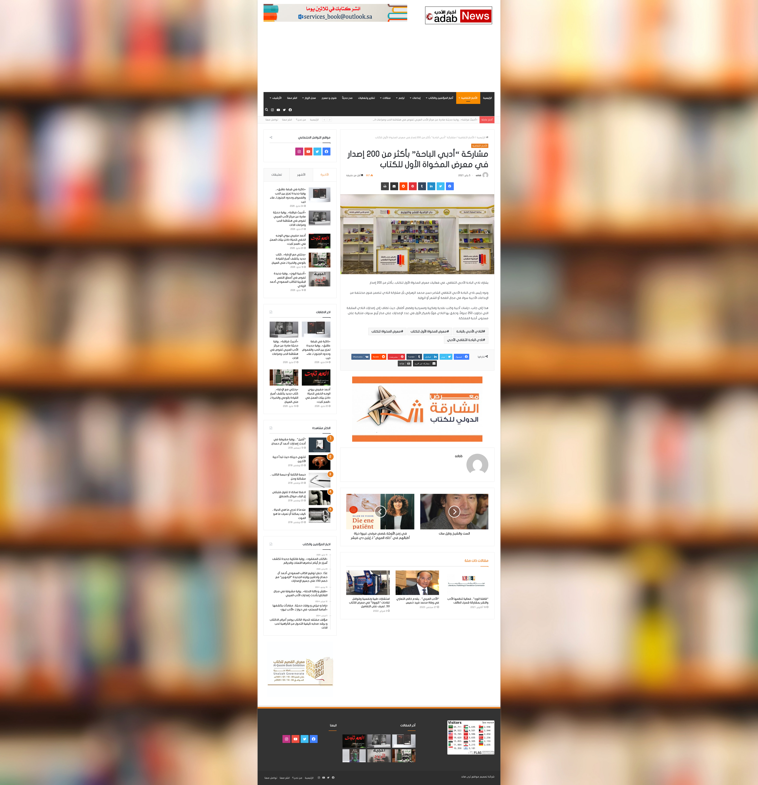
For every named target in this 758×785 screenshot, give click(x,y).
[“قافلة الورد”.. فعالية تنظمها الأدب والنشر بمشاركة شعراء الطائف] (466, 582)
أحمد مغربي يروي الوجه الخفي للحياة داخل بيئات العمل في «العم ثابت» (288, 239)
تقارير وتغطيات (366, 98)
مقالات (387, 98)
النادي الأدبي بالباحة (469, 331)
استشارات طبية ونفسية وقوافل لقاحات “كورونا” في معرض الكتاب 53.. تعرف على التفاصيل (369, 602)
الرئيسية (487, 98)
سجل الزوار (310, 98)
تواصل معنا (271, 119)
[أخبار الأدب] (457, 16)
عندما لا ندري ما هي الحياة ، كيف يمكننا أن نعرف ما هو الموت (289, 514)
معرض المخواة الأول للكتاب (429, 331)
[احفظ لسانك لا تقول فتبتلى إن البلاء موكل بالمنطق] (319, 497)
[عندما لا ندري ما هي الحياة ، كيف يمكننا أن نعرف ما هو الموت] (319, 515)
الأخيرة (325, 174)
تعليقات (276, 174)
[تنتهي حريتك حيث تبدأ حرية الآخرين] (319, 462)
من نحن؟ (301, 119)
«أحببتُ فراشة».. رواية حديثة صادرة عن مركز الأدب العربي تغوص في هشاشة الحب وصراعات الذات (284, 350)
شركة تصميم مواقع (482, 776)
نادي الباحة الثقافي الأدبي (465, 340)
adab (478, 175)
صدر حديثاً (347, 98)
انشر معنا (292, 98)
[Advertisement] (379, 62)
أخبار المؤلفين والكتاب (440, 98)
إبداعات (416, 98)
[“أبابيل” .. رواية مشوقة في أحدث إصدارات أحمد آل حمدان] (319, 445)
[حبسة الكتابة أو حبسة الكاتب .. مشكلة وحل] (319, 480)
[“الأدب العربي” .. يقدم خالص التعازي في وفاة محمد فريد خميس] (417, 582)
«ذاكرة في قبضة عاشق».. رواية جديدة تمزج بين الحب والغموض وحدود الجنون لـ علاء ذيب (316, 350)
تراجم (401, 98)
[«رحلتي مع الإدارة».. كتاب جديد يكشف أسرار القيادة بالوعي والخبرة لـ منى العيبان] (319, 260)
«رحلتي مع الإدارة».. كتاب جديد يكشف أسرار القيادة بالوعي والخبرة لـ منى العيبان (433, 119)
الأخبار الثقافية (469, 98)
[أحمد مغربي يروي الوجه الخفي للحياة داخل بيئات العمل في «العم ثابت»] (319, 241)
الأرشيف (276, 98)
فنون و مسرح (329, 98)
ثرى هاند (466, 776)
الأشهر (301, 174)
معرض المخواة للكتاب (386, 331)
